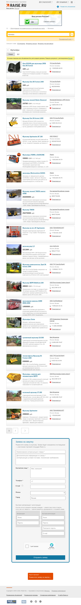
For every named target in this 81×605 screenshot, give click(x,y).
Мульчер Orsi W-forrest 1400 (33, 118)
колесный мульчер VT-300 (32, 392)
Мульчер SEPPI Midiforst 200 (33, 283)
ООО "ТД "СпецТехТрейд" (57, 264)
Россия (70, 58)
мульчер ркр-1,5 (29, 246)
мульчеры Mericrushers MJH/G (34, 173)
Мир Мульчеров (54, 337)
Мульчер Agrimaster (30, 410)
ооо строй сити (54, 246)
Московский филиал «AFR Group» (60, 100)
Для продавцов (62, 2)
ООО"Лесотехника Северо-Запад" (60, 282)
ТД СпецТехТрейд (55, 63)
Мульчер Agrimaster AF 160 (33, 136)
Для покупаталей (45, 2)
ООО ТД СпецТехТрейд (57, 118)
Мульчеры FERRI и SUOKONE (33, 155)
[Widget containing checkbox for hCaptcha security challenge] (40, 546)
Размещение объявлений (14, 595)
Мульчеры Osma (29, 319)
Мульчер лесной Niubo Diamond (35, 100)
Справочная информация (48, 595)
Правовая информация (59, 591)
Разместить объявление (67, 6)
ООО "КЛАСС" (54, 136)
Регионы (47, 591)
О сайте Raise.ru (63, 595)
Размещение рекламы (31, 595)
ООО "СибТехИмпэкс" (56, 301)
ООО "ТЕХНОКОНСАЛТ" (57, 228)
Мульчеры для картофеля (45, 43)
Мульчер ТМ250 (28, 209)
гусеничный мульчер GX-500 (33, 337)
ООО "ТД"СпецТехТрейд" (57, 355)
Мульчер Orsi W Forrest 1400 (33, 82)
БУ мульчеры (21, 43)
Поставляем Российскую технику (59, 191)
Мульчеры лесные (31, 43)
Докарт (52, 154)
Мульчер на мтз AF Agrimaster (34, 228)
